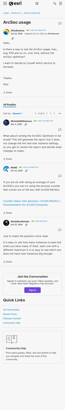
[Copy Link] (13, 38)
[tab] (9, 104)
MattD (14, 167)
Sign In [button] (32, 290)
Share (7, 92)
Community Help (11, 322)
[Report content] (60, 23)
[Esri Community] (15, 3)
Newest (17, 113)
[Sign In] (60, 3)
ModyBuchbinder (20, 221)
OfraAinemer (18, 30)
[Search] (55, 3)
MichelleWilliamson (21, 121)
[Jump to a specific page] (59, 113)
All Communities (11, 309)
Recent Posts (10, 314)
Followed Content (12, 318)
